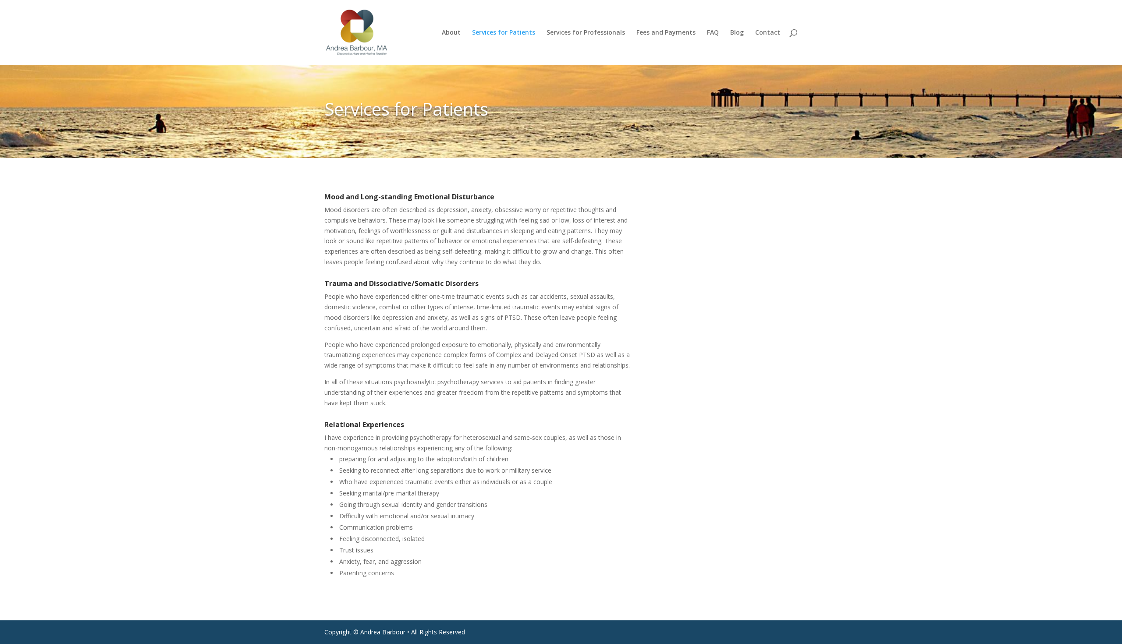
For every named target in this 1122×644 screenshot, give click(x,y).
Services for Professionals (586, 32)
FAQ (713, 32)
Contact (767, 32)
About (451, 32)
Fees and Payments (666, 32)
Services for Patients (503, 32)
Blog (737, 32)
